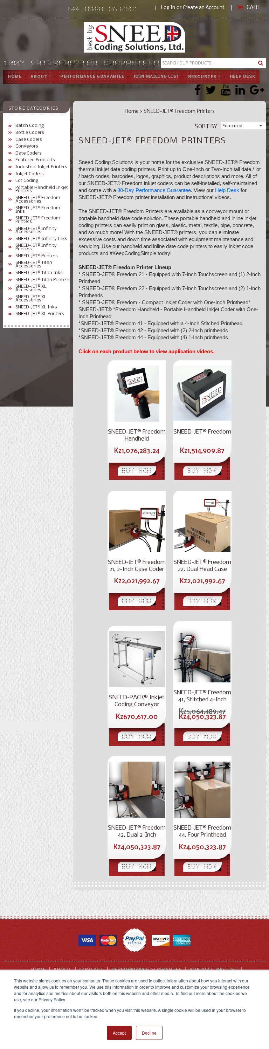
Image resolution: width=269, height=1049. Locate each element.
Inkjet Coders (29, 174)
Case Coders (28, 140)
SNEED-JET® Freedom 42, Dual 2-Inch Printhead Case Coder (137, 832)
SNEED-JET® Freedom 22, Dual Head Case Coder (202, 566)
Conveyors (26, 146)
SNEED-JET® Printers (36, 256)
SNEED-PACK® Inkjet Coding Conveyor (137, 701)
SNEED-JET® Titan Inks (39, 273)
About (39, 77)
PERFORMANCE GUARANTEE (92, 77)
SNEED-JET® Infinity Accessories (36, 230)
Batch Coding (29, 126)
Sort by (206, 126)
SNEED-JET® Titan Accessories (33, 264)
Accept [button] (119, 1033)
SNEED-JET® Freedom (202, 432)
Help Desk (242, 77)
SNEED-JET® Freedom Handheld (137, 435)
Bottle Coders (29, 133)
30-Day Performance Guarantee (154, 190)
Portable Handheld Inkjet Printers (41, 189)
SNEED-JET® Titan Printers (42, 280)
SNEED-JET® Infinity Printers (36, 247)
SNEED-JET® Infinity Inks (41, 239)
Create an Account (204, 8)
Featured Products (35, 160)
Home (14, 77)
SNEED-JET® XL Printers (39, 314)
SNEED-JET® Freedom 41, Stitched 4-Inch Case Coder (202, 696)
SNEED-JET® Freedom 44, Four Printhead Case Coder (202, 832)
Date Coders (28, 153)
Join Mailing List (156, 77)
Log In (168, 8)
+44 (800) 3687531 (111, 10)
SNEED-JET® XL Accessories (31, 288)
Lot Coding (26, 181)
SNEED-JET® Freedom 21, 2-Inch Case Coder (137, 566)
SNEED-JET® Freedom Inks (37, 209)
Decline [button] (149, 1033)
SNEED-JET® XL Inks (36, 307)
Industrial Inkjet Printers (41, 167)
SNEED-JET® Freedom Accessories (37, 199)
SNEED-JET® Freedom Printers (37, 220)
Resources (203, 77)
